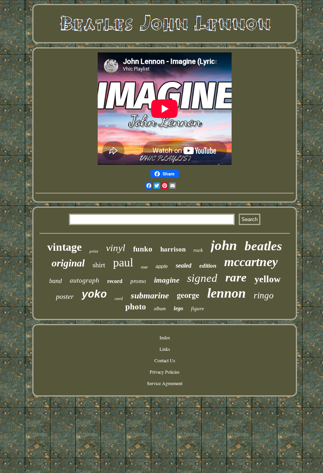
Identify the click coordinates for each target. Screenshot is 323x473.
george (188, 295)
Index (165, 337)
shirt (99, 265)
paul (123, 262)
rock (198, 250)
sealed (183, 265)
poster (65, 296)
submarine (150, 295)
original (68, 263)
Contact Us (164, 360)
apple (162, 266)
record (115, 281)
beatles (263, 246)
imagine (166, 280)
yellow (267, 279)
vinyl (115, 247)
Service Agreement (164, 383)
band (55, 280)
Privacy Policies (165, 372)
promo (138, 281)
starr (144, 267)
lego (178, 308)
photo (135, 306)
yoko (94, 295)
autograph (84, 280)
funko (142, 249)
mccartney (251, 262)
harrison (173, 249)
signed (202, 278)
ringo (264, 295)
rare (236, 277)
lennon (226, 293)
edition (207, 266)
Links (165, 349)
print (93, 251)
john (224, 245)
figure (197, 308)
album (160, 308)
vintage (64, 247)
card (119, 298)
